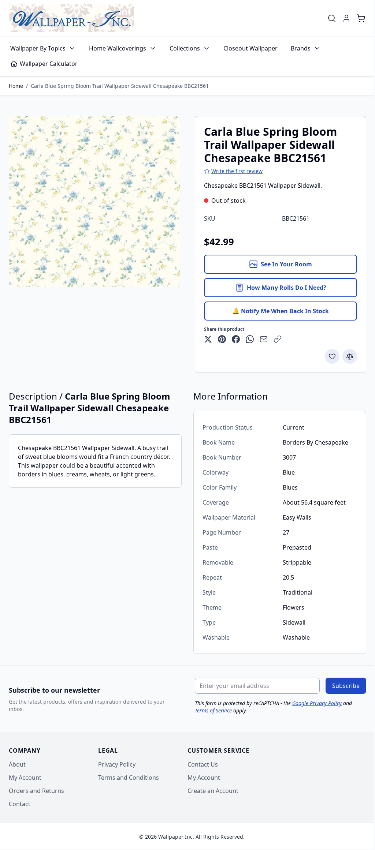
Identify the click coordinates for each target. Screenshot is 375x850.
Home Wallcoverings (117, 48)
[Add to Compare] (349, 356)
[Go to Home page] (71, 18)
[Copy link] (278, 339)
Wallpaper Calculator (49, 64)
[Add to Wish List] (332, 356)
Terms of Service (213, 710)
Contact (19, 804)
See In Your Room (286, 264)
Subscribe (346, 686)
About (17, 764)
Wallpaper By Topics (38, 48)
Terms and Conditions (128, 778)
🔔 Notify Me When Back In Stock (280, 311)
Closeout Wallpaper (250, 48)
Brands (301, 48)
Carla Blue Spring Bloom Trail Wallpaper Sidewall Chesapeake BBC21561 (120, 85)
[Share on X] (208, 339)
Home (16, 85)
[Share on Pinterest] (222, 339)
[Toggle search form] (331, 18)
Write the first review (237, 171)
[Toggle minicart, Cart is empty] (361, 18)
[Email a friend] (264, 339)
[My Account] (346, 18)
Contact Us (203, 764)
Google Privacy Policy (317, 703)
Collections (185, 48)
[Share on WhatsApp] (250, 339)
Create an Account (213, 791)
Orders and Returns (36, 791)
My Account (25, 778)
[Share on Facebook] (236, 339)
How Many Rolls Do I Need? (286, 288)
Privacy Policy (116, 764)
